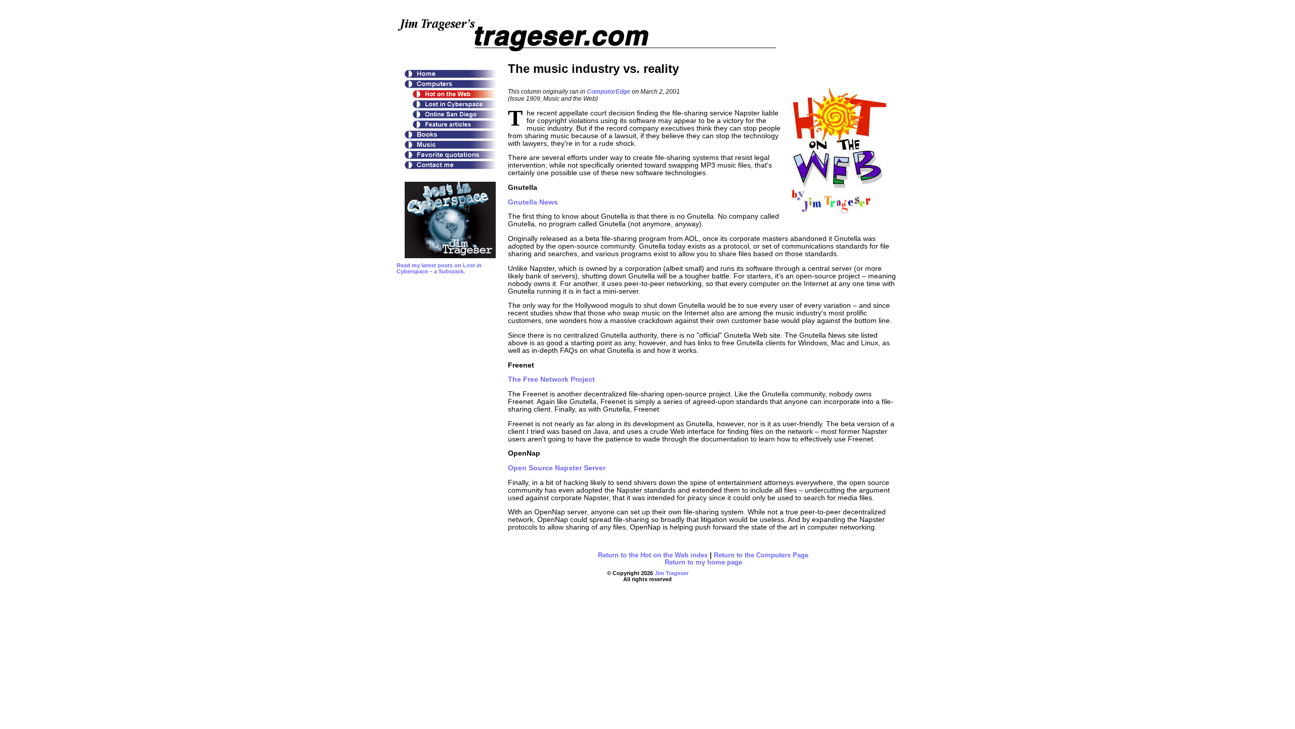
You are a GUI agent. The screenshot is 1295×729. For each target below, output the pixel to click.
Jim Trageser (671, 573)
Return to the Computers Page (761, 555)
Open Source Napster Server (557, 468)
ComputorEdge (608, 91)
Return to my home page (703, 562)
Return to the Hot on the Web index (653, 555)
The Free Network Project (551, 379)
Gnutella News (533, 202)
